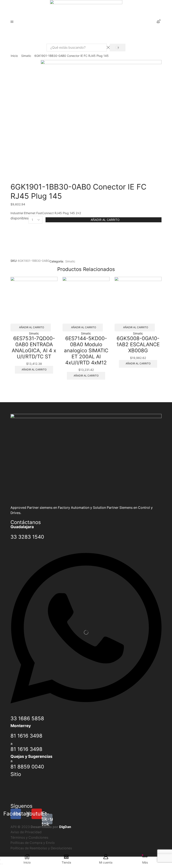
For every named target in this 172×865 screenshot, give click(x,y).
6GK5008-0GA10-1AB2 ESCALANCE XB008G (138, 344)
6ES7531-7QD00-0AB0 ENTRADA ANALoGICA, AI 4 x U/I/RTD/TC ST (34, 347)
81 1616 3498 (26, 736)
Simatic (26, 55)
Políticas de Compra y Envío (32, 843)
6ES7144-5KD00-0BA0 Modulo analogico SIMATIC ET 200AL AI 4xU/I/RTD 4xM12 (86, 350)
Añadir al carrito (105, 219)
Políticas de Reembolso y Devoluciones (41, 848)
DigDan (65, 827)
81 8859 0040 (27, 767)
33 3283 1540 (27, 537)
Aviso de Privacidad (26, 832)
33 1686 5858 (27, 718)
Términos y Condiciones (29, 838)
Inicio (14, 55)
